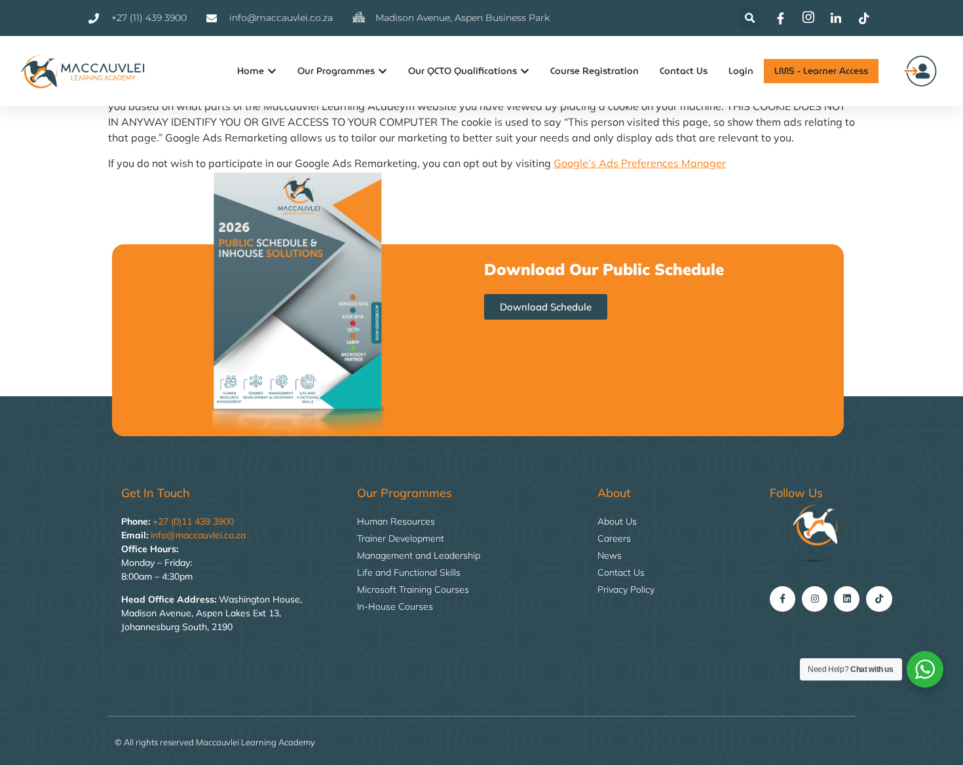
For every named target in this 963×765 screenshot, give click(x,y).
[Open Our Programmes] (382, 71)
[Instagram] (814, 599)
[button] (750, 18)
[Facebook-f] (782, 599)
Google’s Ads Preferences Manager (640, 163)
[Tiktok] (879, 599)
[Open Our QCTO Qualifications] (524, 71)
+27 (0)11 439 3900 (193, 521)
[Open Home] (271, 71)
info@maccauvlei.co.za (198, 535)
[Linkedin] (846, 599)
